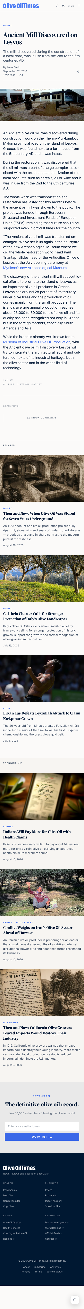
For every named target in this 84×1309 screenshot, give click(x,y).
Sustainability (52, 1206)
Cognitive (8, 1206)
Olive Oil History (29, 384)
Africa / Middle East (18, 922)
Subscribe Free (42, 1137)
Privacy (25, 1271)
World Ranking (53, 1227)
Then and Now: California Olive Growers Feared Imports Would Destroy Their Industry (37, 1033)
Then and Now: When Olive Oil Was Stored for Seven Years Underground (39, 516)
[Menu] (79, 6)
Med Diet (8, 1195)
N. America (11, 1022)
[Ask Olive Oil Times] (75, 1300)
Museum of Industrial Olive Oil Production (36, 342)
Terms (38, 1271)
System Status (54, 1271)
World (8, 25)
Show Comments (44, 417)
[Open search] (57, 6)
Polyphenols (10, 1189)
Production (51, 1195)
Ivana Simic (13, 67)
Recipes (7, 1238)
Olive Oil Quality (12, 1222)
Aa (21, 75)
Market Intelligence (55, 1222)
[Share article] (78, 71)
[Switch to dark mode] (63, 6)
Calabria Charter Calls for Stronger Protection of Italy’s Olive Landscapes (35, 616)
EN (72, 6)
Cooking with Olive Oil (15, 1233)
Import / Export (53, 1200)
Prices (48, 1189)
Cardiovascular (11, 1200)
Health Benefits (11, 1227)
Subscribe (40, 1266)
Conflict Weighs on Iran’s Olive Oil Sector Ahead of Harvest (37, 930)
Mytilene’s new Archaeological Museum (35, 268)
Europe (8, 826)
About (26, 1266)
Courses (49, 1238)
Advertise (55, 1266)
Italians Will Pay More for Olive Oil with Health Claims (37, 834)
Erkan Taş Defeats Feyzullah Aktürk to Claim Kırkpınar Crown (41, 715)
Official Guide (52, 1233)
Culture (9, 384)
